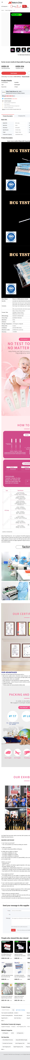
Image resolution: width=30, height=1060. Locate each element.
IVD (14, 10)
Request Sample (25, 76)
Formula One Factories (7, 1043)
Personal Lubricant (18, 1015)
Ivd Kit (12, 1033)
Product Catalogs (21, 1010)
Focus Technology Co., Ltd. (18, 1054)
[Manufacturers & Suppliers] (15, 2)
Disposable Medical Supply (21, 1040)
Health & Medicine (8, 10)
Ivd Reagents (5, 1033)
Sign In (3, 109)
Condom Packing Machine (7, 1015)
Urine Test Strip (17, 1018)
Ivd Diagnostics (20, 1033)
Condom (16, 1013)
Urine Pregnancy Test (19, 1043)
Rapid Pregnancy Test (18, 1046)
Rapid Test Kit (4, 1018)
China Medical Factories (8, 1040)
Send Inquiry (14, 73)
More (2, 1049)
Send (13, 930)
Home (2, 10)
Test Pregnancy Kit (7, 1046)
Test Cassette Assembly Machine (7, 1013)
